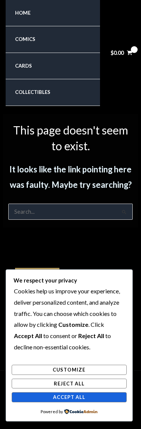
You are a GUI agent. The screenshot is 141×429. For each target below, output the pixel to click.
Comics (25, 39)
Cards (23, 66)
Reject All (69, 384)
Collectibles (32, 92)
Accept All (69, 397)
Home (22, 13)
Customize (69, 370)
